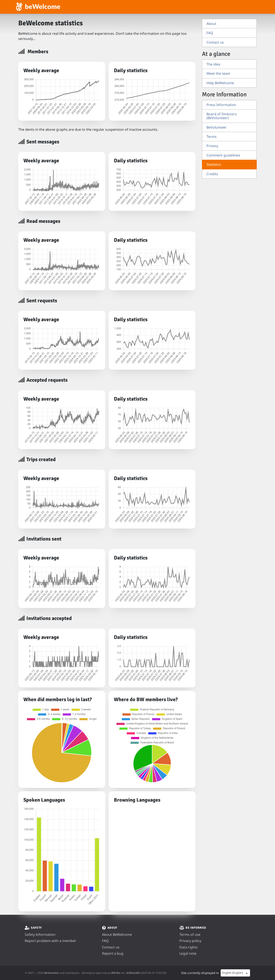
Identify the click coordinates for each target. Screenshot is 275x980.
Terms (211, 136)
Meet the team (218, 73)
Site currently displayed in (200, 973)
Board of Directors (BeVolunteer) (221, 116)
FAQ (209, 32)
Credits (212, 174)
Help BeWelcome (220, 83)
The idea (213, 64)
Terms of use (189, 934)
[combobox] (235, 973)
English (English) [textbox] (232, 973)
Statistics (213, 164)
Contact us (215, 42)
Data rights (188, 947)
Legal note (187, 953)
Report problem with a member (50, 940)
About (211, 23)
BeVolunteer (216, 127)
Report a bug (112, 953)
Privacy (212, 145)
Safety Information (40, 934)
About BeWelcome (117, 934)
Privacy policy (190, 940)
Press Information (221, 104)
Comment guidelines (223, 155)
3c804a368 (132, 972)
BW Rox (115, 972)
